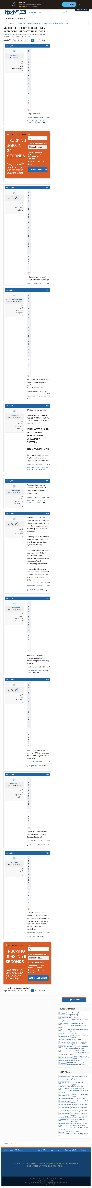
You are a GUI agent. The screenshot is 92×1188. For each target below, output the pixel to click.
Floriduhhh (61, 1033)
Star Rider (39, 397)
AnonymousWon (77, 1019)
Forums (32, 12)
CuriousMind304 (63, 1098)
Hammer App (72, 1164)
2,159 (21, 529)
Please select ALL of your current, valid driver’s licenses (35, 155)
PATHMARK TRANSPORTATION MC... (77, 1046)
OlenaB (68, 1048)
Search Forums (9, 18)
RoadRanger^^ (63, 1086)
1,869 (21, 790)
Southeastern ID (18, 503)
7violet (68, 1015)
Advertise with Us (55, 1164)
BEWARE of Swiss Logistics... (76, 1063)
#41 (47, 46)
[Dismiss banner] (79, 4)
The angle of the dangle (77, 1125)
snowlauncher (14, 490)
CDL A (31, 162)
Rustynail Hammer (64, 1060)
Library (41, 1164)
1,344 (21, 496)
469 (22, 305)
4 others (29, 672)
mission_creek (63, 1123)
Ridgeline (14, 415)
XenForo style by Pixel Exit (46, 1181)
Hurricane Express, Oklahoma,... (76, 1013)
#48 (47, 679)
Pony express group (76, 1023)
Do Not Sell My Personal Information (45, 1166)
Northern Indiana (17, 68)
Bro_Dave (30, 589)
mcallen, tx (19, 210)
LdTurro (68, 1134)
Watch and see (63, 1039)
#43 (47, 290)
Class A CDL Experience (37, 143)
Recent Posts (21, 18)
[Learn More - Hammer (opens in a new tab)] (46, 4)
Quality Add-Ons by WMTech (46, 1182)
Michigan (20, 428)
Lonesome (14, 55)
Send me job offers (37, 169)
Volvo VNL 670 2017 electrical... (77, 1083)
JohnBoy (38, 500)
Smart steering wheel (77, 1088)
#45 (47, 481)
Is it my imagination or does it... (77, 1042)
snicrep (14, 197)
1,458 (21, 203)
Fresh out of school (72, 1132)
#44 (47, 406)
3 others (37, 502)
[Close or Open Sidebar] (82, 23)
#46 (47, 513)
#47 (47, 598)
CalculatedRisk (63, 1104)
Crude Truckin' (40, 467)
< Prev (14, 40)
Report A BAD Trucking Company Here (25, 34)
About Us (16, 1164)
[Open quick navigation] (85, 23)
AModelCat (39, 121)
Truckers (75, 1017)
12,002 (21, 61)
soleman (70, 1065)
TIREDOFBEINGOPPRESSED (12, 36)
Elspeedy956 (74, 1025)
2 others (37, 122)
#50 (47, 853)
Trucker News (29, 1164)
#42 (47, 187)
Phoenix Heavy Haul (14, 300)
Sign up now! (74, 999)
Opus (44, 670)
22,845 (21, 421)
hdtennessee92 (63, 1080)
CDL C (31, 164)
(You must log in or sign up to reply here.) (16, 988)
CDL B (41, 162)
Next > (44, 40)
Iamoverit (14, 523)
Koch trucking (80, 1050)
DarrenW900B (74, 1090)
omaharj (69, 1044)
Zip (29, 135)
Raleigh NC (19, 313)
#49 (47, 774)
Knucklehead (31, 121)
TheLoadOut (73, 1127)
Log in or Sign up (82, 9)
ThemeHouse (58, 1184)
